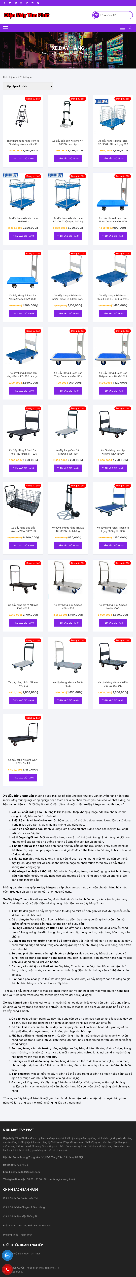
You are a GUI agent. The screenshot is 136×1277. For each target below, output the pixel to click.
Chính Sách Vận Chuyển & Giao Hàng (24, 1207)
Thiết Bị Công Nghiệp (66, 53)
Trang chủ (47, 53)
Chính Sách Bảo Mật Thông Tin (20, 1216)
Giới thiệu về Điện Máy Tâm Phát (21, 1253)
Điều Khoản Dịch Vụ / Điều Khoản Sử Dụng (27, 1225)
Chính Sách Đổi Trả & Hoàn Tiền (21, 1198)
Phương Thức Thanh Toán (17, 1234)
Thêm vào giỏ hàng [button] (23, 158)
